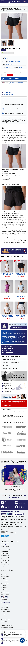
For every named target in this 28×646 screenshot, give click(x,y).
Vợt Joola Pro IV (4, 578)
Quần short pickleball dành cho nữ (11, 134)
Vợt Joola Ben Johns (5, 583)
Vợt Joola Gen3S (4, 587)
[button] (24, 1)
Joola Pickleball (19, 333)
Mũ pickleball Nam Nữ (5, 609)
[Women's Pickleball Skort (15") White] (21, 308)
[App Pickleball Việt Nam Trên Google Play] (15, 541)
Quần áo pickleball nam (5, 591)
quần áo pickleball (17, 242)
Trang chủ (3, 5)
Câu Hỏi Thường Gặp (5, 560)
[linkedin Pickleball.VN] (11, 532)
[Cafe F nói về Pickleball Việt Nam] (7, 446)
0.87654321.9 (8, 92)
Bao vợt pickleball (4, 606)
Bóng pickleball (4, 604)
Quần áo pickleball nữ (5, 592)
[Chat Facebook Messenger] (2, 644)
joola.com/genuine (8, 643)
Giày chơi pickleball (4, 613)
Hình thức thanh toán (5, 559)
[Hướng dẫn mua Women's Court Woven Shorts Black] (14, 376)
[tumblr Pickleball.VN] (16, 532)
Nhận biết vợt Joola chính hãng (7, 627)
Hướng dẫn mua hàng (18, 75)
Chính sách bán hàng (5, 557)
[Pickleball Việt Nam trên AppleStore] (5, 541)
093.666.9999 (8, 94)
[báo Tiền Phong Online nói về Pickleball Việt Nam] (21, 452)
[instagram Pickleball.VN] (9, 532)
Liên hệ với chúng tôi (5, 566)
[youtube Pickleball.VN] (7, 532)
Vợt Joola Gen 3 (4, 585)
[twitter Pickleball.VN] (4, 532)
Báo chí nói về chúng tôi (5, 550)
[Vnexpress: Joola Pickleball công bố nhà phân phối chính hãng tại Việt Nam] (7, 426)
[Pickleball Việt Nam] (14, 1)
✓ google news (4, 621)
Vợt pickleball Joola (4, 582)
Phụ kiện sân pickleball (5, 611)
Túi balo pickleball (4, 607)
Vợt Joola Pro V (4, 574)
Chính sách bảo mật (4, 551)
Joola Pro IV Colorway (5, 576)
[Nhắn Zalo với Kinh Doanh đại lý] (2, 640)
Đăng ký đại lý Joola (5, 564)
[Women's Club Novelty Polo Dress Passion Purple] (7, 286)
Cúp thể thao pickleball (5, 615)
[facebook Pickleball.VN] (2, 532)
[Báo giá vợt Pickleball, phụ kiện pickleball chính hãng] (14, 396)
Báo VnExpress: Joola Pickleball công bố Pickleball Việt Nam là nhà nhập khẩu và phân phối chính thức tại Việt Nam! (14, 84)
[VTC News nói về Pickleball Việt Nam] (21, 446)
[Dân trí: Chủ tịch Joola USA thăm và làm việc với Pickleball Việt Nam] (7, 433)
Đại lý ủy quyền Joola (5, 546)
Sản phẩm (8, 5)
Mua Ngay (10, 75)
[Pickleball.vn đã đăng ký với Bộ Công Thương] (5, 536)
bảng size (15, 221)
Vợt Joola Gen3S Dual (5, 580)
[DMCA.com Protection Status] (4, 600)
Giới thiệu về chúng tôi (5, 548)
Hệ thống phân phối (4, 562)
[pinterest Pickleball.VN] (13, 532)
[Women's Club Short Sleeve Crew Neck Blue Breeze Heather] (21, 286)
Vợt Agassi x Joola (4, 589)
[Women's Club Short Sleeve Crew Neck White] (7, 308)
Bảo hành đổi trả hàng (5, 553)
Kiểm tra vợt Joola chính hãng (6, 625)
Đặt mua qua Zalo (14, 79)
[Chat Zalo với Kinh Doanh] (2, 636)
